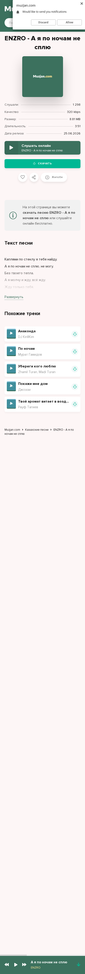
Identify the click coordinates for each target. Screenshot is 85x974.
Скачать (45, 163)
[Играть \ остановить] (11, 333)
